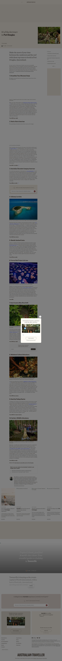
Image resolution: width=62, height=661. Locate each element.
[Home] (31, 2)
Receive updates (31, 338)
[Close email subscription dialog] (40, 317)
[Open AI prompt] (40, 2)
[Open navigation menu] (22, 2)
